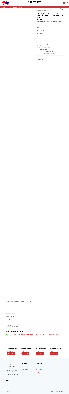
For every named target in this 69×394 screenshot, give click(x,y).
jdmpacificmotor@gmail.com (26, 366)
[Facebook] (7, 380)
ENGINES (38, 11)
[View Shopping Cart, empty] (66, 3)
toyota (41, 11)
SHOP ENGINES (38, 368)
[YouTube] (10, 380)
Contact (37, 370)
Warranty (37, 372)
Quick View (13, 346)
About (37, 366)
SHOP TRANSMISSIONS (39, 369)
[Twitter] (8, 380)
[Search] (64, 3)
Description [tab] (8, 298)
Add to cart (43, 49)
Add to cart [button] (11, 353)
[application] (11, 7)
